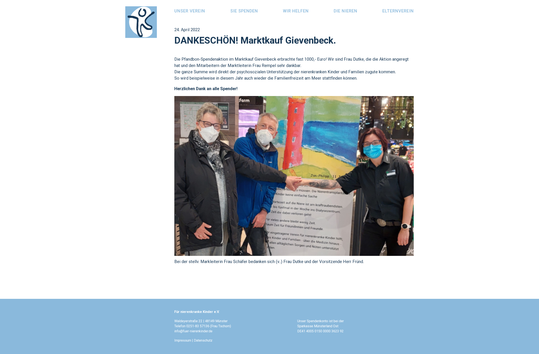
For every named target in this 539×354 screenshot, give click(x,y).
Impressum (182, 340)
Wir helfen (296, 10)
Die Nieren (345, 10)
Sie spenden (244, 10)
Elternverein (398, 10)
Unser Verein (189, 10)
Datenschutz (203, 340)
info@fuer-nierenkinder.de (193, 331)
